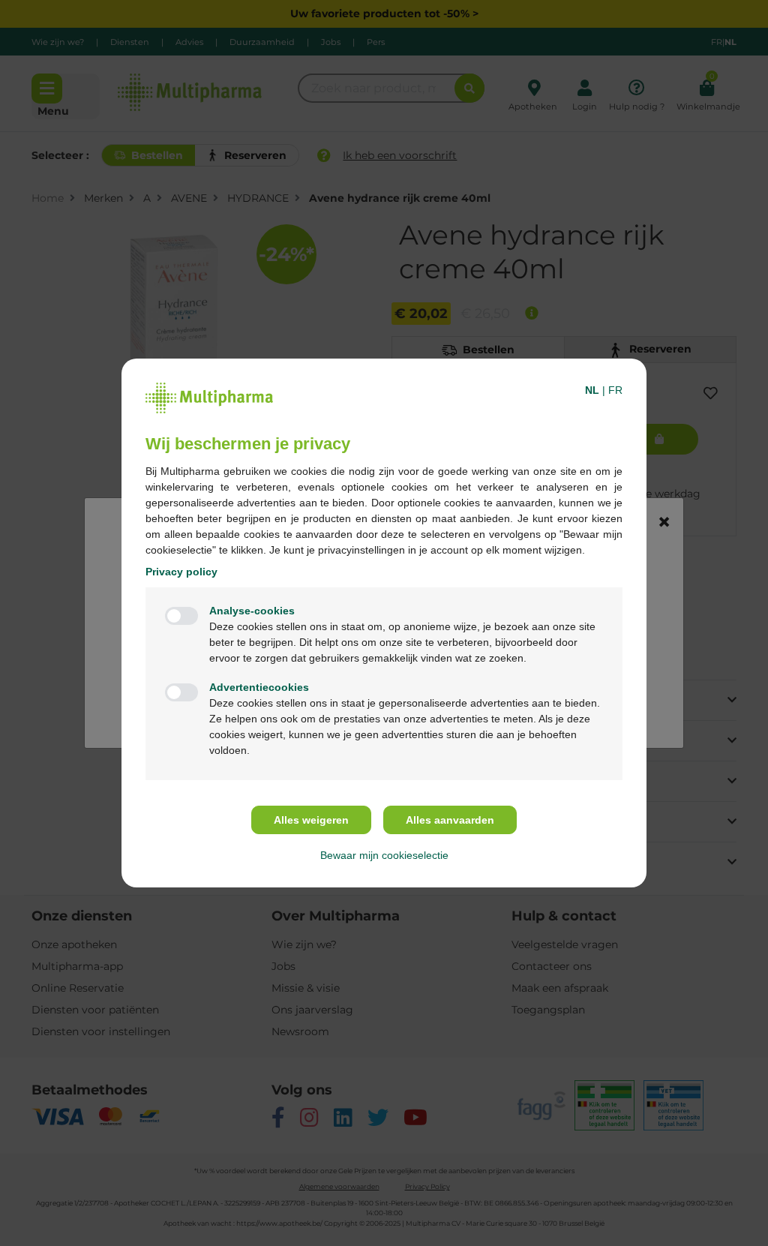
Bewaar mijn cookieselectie (384, 855)
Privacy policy (182, 572)
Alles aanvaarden (450, 820)
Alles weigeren (311, 820)
